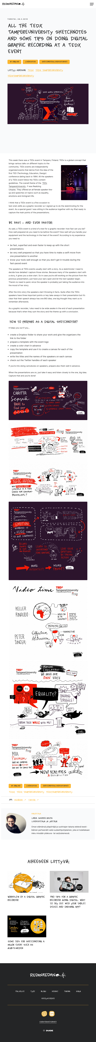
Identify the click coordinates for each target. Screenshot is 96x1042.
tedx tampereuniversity (49, 70)
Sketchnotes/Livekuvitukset (54, 62)
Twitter (32, 800)
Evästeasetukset (48, 1022)
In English (14, 62)
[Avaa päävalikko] (92, 4)
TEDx (30, 70)
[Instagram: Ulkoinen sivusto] (44, 1016)
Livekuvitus (30, 62)
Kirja (78, 991)
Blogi (43, 991)
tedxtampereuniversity (20, 76)
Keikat (55, 991)
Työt (32, 991)
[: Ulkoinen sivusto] (48, 1031)
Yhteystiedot (48, 999)
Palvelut (19, 991)
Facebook (18, 800)
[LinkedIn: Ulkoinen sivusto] (52, 1016)
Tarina (67, 991)
